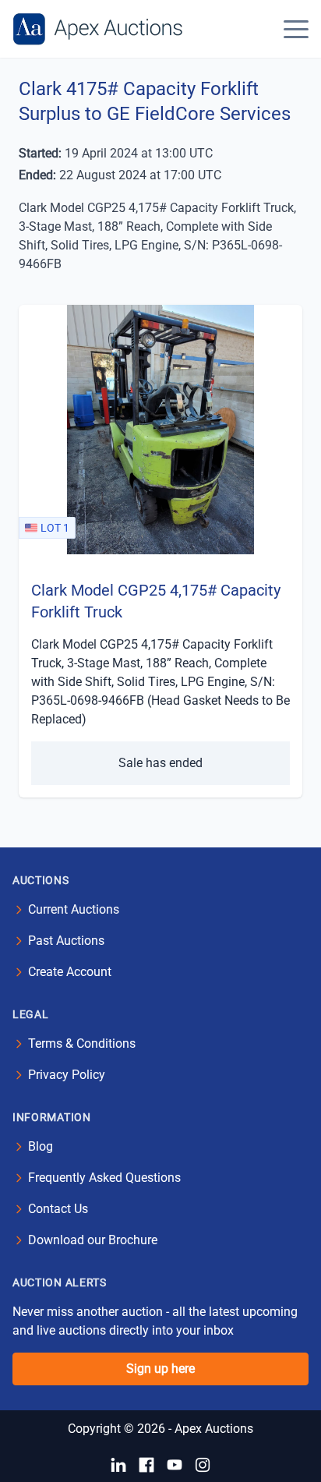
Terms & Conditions (82, 1043)
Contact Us (58, 1208)
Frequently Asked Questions (104, 1177)
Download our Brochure (92, 1240)
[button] (296, 29)
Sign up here (160, 1368)
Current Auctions (73, 909)
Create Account (69, 971)
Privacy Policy (66, 1074)
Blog (40, 1146)
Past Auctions (66, 940)
